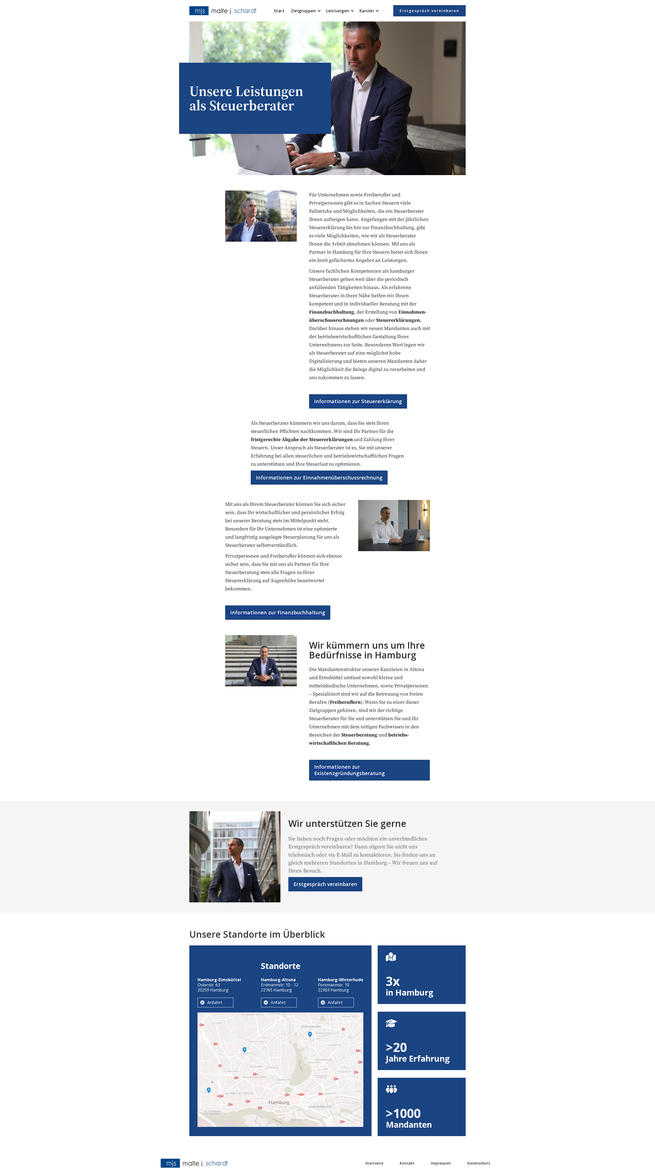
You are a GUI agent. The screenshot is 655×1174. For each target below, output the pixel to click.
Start (279, 11)
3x (393, 981)
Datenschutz (478, 1163)
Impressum (441, 1163)
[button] (306, 11)
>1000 (403, 1113)
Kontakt (407, 1163)
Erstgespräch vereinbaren (429, 10)
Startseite (374, 1163)
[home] (223, 11)
